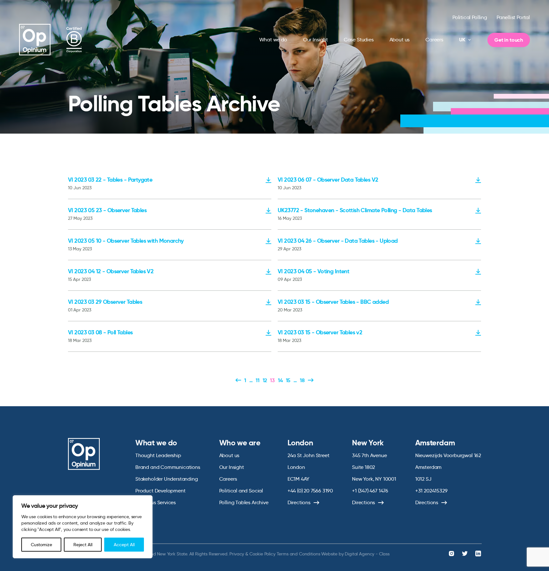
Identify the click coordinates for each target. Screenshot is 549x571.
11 (258, 380)
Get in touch (508, 40)
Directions (299, 502)
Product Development (160, 491)
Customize (41, 544)
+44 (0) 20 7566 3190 (310, 491)
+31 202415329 (431, 491)
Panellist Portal (513, 17)
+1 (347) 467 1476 (370, 491)
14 (280, 380)
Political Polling (469, 17)
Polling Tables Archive (243, 502)
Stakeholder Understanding (166, 479)
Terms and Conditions (298, 554)
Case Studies (359, 40)
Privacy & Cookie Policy (252, 554)
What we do (273, 40)
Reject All (82, 544)
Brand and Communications (167, 467)
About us (400, 40)
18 (302, 380)
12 (265, 380)
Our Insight (315, 40)
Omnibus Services (155, 502)
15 (288, 380)
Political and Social (241, 491)
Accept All (124, 544)
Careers (434, 40)
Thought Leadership (158, 455)
